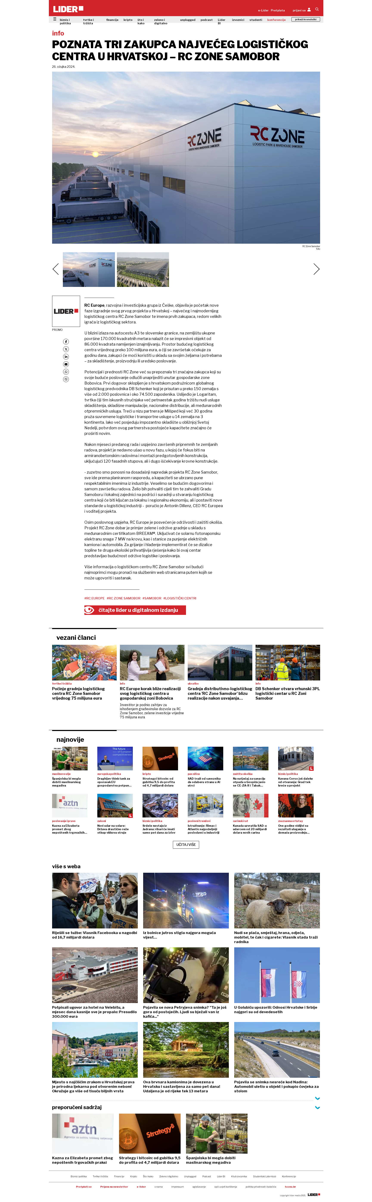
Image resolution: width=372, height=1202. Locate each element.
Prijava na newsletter (114, 1186)
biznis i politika (65, 21)
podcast (207, 20)
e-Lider (263, 10)
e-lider (141, 1186)
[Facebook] (66, 342)
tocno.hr (290, 1186)
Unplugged (190, 1176)
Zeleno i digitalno (168, 1176)
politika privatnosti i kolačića (261, 1186)
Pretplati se (84, 1186)
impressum (177, 1186)
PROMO (57, 329)
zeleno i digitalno (160, 21)
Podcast (206, 1176)
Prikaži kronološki (305, 19)
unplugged (187, 20)
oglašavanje (199, 1186)
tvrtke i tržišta (88, 21)
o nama (159, 1186)
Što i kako (148, 1176)
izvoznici (238, 20)
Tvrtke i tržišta (100, 1176)
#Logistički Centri (179, 598)
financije (112, 20)
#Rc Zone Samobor (123, 598)
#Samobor (152, 598)
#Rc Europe (94, 598)
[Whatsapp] (66, 372)
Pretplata (278, 10)
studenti (256, 20)
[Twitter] (66, 349)
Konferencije (289, 1176)
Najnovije (70, 739)
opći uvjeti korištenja (225, 1186)
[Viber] (66, 379)
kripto (128, 20)
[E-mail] (66, 364)
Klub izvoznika (239, 1176)
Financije (119, 1176)
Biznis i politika (79, 1176)
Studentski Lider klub (264, 1176)
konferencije (276, 20)
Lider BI (221, 21)
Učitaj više (186, 845)
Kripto (133, 1176)
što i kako (141, 21)
